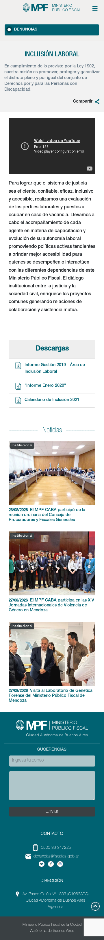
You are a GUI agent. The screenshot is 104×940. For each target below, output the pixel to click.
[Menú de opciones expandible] (95, 8)
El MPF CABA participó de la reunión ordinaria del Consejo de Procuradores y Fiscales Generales (47, 515)
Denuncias (25, 30)
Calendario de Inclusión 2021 (52, 400)
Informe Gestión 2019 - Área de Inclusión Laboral (55, 368)
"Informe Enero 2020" (45, 386)
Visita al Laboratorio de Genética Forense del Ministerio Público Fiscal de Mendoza (50, 696)
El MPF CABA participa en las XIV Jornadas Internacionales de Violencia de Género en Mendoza (51, 606)
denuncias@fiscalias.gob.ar (56, 857)
